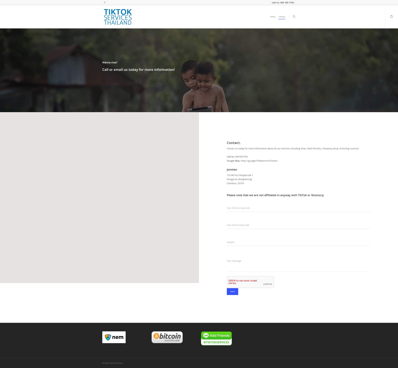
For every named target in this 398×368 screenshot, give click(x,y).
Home (272, 16)
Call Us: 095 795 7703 (283, 2)
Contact (281, 16)
